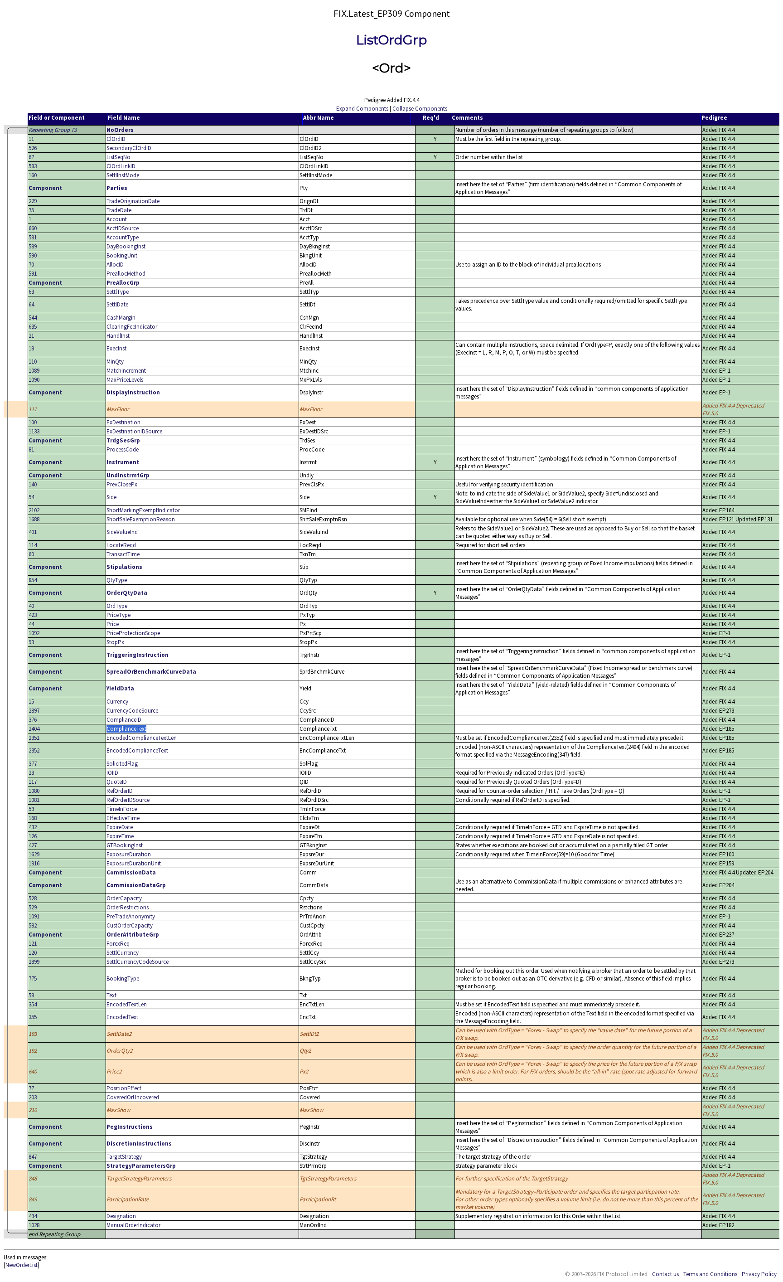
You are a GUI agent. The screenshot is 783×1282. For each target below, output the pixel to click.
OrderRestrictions (127, 907)
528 (33, 898)
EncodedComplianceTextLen (141, 738)
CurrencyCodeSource (132, 710)
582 (33, 925)
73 (53, 130)
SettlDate (117, 304)
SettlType (117, 292)
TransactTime (123, 554)
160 (33, 175)
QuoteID (116, 782)
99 (31, 642)
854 (33, 580)
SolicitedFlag (122, 763)
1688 (34, 519)
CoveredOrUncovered (132, 1097)
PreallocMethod (125, 273)
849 (33, 1199)
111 (33, 409)
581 (33, 237)
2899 (34, 962)
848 (33, 1178)
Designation (121, 1216)
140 (33, 484)
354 (33, 1004)
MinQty (115, 361)
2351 (34, 738)
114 (33, 545)
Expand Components (362, 108)
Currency (117, 701)
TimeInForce (121, 809)
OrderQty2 (119, 1050)
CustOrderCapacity (129, 925)
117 (33, 782)
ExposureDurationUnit (133, 863)
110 (33, 361)
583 (33, 166)
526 (33, 148)
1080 (34, 791)
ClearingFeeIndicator (131, 326)
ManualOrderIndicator (133, 1225)
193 (33, 1034)
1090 (34, 380)
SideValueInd (122, 532)
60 (31, 554)
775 (33, 978)
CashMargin (120, 317)
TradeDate (118, 210)
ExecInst (116, 348)
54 (31, 497)
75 (31, 210)
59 (31, 809)
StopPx (115, 642)
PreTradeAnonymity (130, 916)
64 (31, 304)
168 (33, 818)
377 (33, 763)
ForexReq (118, 943)
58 (31, 995)
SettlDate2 (118, 1034)
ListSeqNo (118, 157)
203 (33, 1097)
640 (33, 1071)
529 (33, 907)
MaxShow (118, 1110)
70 (31, 264)
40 (31, 606)
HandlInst (118, 336)
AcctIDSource (122, 228)
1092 (34, 633)
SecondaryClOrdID (128, 148)
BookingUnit (121, 255)
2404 (34, 729)
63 (31, 292)
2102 (34, 510)
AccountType (122, 237)
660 (33, 228)
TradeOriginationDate (133, 201)
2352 (34, 750)
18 (31, 348)
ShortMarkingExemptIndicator (143, 510)
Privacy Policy (759, 1274)
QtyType (116, 580)
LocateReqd (121, 545)
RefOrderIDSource (128, 800)
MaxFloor (117, 409)
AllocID (115, 264)
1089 (34, 370)
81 (31, 449)
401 (33, 532)
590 (33, 255)
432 (33, 827)
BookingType (122, 978)
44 (31, 624)
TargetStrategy (124, 1157)
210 (33, 1110)
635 (33, 326)
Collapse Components (419, 108)
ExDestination (123, 422)
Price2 (113, 1071)
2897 (34, 710)
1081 (34, 800)
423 (33, 615)
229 (33, 201)
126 (33, 836)
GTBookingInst (124, 845)
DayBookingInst (125, 246)
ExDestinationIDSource (134, 431)
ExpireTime (120, 836)
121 (33, 943)
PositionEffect (123, 1088)
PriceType (118, 615)
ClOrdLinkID (120, 166)
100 (33, 422)
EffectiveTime (123, 818)
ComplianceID (123, 720)
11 (31, 139)
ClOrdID (116, 139)
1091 (34, 916)
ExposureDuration (128, 854)
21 (31, 336)
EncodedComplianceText (137, 750)
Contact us (665, 1274)
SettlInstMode (122, 175)
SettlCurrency (122, 953)
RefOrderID (119, 791)
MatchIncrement (126, 370)
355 (33, 1017)
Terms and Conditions (710, 1274)
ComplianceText (126, 729)
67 (31, 157)
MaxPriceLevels (124, 380)
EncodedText (122, 1017)
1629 (34, 854)
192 (33, 1050)
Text (111, 995)
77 (31, 1088)
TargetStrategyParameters (138, 1178)
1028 (34, 1225)
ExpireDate (119, 827)
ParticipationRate (127, 1199)
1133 (34, 431)
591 (33, 273)
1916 (34, 863)
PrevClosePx (121, 484)
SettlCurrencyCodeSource (137, 962)
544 (33, 317)
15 (31, 701)
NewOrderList (21, 1265)
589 (33, 246)
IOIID (112, 773)
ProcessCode (122, 449)
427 (33, 845)
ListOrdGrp (391, 40)
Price (112, 624)
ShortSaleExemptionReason (140, 519)
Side (111, 497)
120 (33, 953)
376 (33, 720)
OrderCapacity (124, 898)
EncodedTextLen (126, 1004)
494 (33, 1216)
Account (116, 219)
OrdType (116, 606)
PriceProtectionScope (133, 633)
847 (33, 1157)
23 (31, 773)
